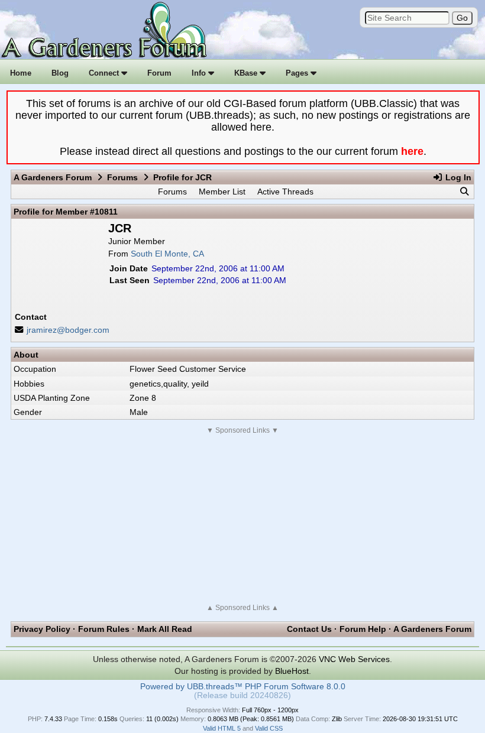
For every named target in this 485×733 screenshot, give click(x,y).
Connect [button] (105, 73)
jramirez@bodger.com (68, 330)
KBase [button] (247, 73)
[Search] (464, 191)
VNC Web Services (354, 659)
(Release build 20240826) (242, 695)
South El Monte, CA (167, 253)
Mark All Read (164, 629)
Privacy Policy (42, 629)
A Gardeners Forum (53, 177)
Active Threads (285, 191)
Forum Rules (104, 629)
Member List (222, 191)
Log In (457, 177)
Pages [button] (298, 73)
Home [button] (20, 73)
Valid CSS (269, 728)
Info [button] (200, 73)
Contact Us (309, 629)
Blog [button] (60, 73)
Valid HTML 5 (222, 728)
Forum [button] (159, 73)
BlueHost (292, 671)
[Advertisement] (242, 519)
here (412, 151)
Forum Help (363, 629)
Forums (122, 177)
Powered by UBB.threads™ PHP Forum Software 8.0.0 (242, 686)
